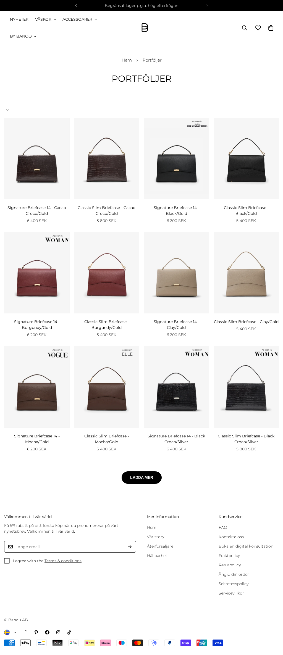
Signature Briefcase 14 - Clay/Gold (176, 324)
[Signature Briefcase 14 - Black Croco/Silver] (176, 387)
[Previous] (76, 5)
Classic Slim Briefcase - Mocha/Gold (106, 439)
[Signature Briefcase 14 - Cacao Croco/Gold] (37, 158)
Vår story (155, 536)
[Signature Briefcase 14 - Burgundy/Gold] (37, 273)
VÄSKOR (43, 19)
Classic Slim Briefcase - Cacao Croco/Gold (106, 210)
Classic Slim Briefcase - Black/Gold (246, 210)
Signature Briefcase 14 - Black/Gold (176, 210)
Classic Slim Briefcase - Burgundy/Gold (106, 324)
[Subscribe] (130, 547)
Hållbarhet (157, 555)
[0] (270, 28)
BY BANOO (21, 36)
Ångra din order (234, 574)
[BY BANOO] (145, 28)
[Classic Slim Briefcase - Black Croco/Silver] (246, 387)
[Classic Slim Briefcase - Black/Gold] (246, 158)
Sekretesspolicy (233, 583)
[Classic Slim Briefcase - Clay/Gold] (246, 273)
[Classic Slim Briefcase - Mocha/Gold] (107, 387)
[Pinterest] (36, 632)
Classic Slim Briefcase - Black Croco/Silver (246, 439)
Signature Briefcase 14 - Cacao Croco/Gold (36, 210)
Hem (127, 60)
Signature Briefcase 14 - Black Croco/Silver (176, 439)
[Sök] (244, 28)
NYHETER (19, 19)
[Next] (207, 5)
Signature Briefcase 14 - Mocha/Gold (37, 439)
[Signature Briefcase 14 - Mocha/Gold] (37, 387)
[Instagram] (58, 632)
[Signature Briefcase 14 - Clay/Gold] (176, 273)
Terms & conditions (63, 560)
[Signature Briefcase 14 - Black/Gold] (176, 158)
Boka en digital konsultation (246, 546)
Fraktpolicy (229, 555)
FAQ (223, 527)
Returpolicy (230, 564)
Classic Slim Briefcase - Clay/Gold (246, 321)
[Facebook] (47, 632)
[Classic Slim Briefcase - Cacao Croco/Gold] (107, 158)
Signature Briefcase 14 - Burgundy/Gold (37, 324)
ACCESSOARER (77, 19)
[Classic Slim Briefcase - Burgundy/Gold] (107, 273)
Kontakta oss (231, 536)
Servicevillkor (231, 593)
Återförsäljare (160, 546)
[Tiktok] (69, 632)
